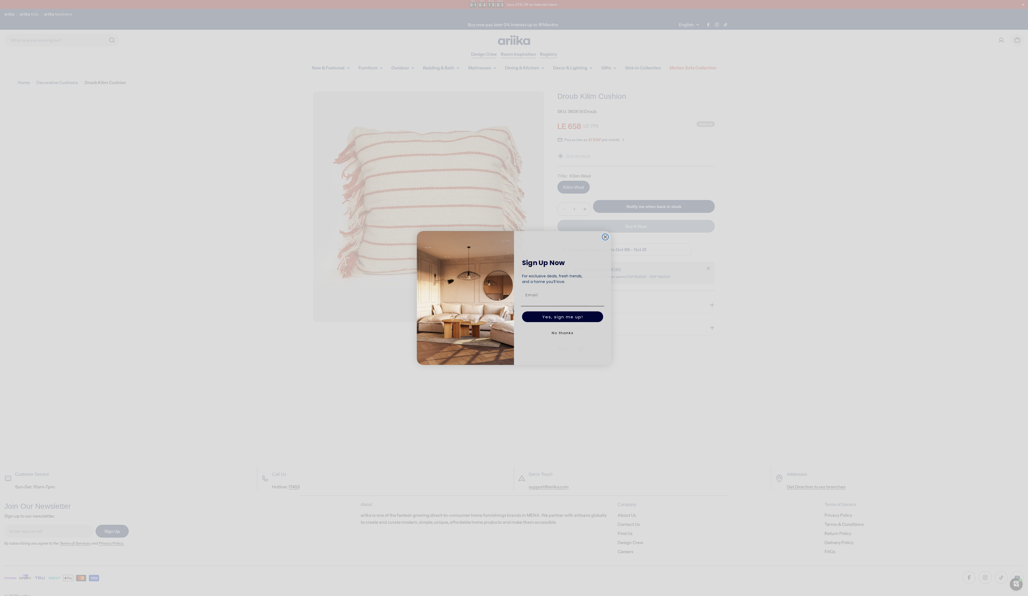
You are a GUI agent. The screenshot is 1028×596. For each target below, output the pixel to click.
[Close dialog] (605, 237)
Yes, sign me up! (562, 317)
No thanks (563, 332)
